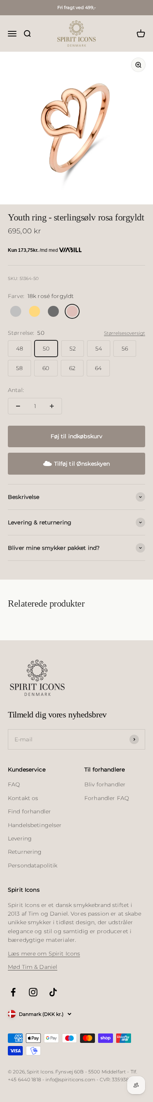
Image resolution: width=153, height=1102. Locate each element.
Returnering (25, 851)
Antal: (16, 390)
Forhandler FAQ (106, 798)
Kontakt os (23, 798)
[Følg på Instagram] (33, 992)
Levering (20, 838)
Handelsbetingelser (35, 825)
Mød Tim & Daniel (32, 966)
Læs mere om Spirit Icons (44, 953)
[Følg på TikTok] (53, 992)
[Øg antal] (52, 406)
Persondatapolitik (32, 865)
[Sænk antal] (18, 406)
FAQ (14, 784)
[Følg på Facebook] (13, 992)
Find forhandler (29, 811)
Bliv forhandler (105, 784)
